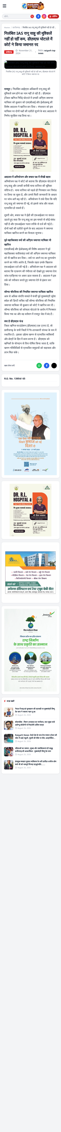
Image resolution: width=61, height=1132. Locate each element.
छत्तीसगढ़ (16, 27)
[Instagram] (44, 16)
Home (7, 27)
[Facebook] (38, 16)
